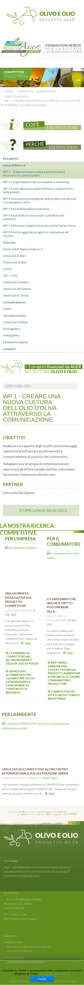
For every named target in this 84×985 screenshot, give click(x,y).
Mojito (52, 616)
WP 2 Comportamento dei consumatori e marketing (36, 182)
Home (9, 91)
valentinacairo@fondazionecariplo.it (28, 946)
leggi (28, 643)
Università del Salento (17, 289)
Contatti (9, 349)
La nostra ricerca (15, 342)
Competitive (11, 778)
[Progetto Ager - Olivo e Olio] (42, 15)
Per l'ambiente (30, 778)
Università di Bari (14, 255)
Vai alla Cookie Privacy (54, 973)
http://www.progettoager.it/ (21, 918)
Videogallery (11, 335)
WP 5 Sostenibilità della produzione (26, 209)
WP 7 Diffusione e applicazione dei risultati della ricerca (39, 225)
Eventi (7, 309)
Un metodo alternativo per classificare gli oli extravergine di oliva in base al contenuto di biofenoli (20, 682)
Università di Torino (16, 295)
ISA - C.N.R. (10, 275)
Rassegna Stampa (14, 315)
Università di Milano (16, 282)
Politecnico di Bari (15, 262)
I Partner (9, 242)
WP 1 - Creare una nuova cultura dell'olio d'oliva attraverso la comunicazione (34, 173)
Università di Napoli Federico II (23, 249)
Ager (8, 610)
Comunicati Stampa (15, 322)
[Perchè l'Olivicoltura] (42, 143)
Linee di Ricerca (16, 96)
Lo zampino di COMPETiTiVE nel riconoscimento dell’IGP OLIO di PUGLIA (22, 658)
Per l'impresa (22, 610)
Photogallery (11, 328)
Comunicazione (14, 302)
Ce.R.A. (7, 269)
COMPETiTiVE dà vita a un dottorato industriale (64, 695)
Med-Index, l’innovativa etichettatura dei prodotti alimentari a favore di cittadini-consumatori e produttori (64, 673)
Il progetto (11, 158)
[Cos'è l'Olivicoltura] (42, 123)
